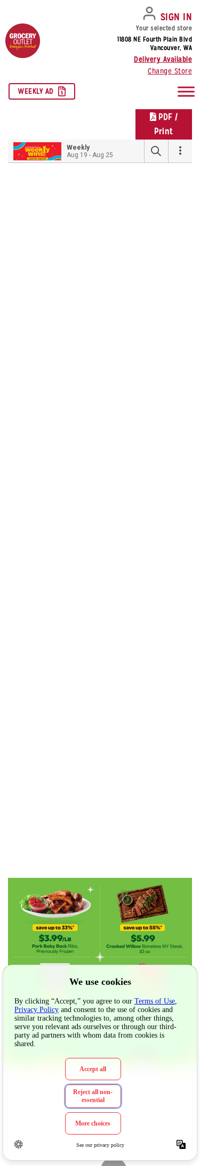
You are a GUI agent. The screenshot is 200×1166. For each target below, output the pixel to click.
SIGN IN (177, 17)
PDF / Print (166, 124)
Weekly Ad (36, 91)
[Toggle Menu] (186, 91)
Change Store (170, 71)
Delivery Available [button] (163, 59)
